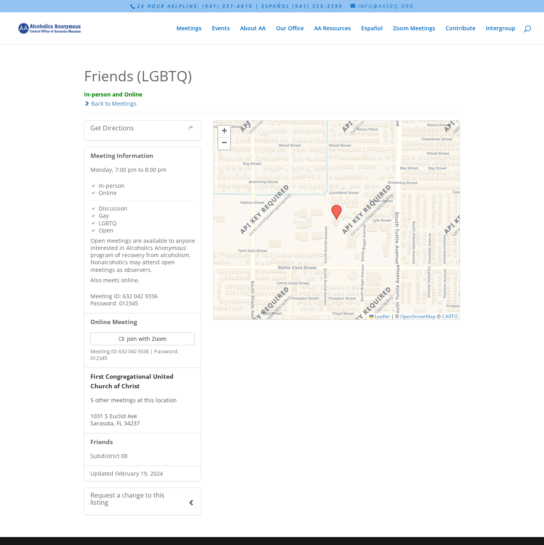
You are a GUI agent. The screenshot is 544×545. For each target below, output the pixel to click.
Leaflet (382, 316)
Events (221, 29)
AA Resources (332, 29)
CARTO (450, 316)
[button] (333, 207)
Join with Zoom (145, 338)
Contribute (461, 29)
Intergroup (500, 29)
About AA (253, 29)
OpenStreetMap (418, 316)
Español (372, 29)
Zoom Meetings (414, 29)
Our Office (290, 29)
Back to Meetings (113, 103)
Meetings (189, 29)
